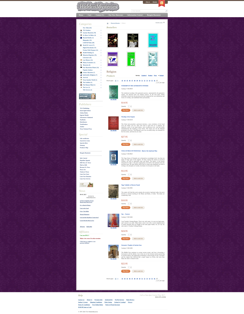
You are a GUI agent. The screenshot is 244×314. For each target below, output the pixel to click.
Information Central (134, 15)
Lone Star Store (84, 174)
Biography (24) (87, 40)
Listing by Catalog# (120, 302)
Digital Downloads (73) (89, 47)
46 (129, 80)
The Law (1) (86, 87)
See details (113, 99)
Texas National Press (86, 129)
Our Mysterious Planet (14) (91, 67)
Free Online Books (97, 305)
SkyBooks (83, 120)
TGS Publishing (84, 108)
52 (144, 80)
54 (149, 80)
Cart (89, 15)
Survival (85, 77)
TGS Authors (87, 30)
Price (155, 75)
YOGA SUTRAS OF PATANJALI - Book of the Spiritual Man (139, 151)
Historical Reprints (115, 23)
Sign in (148, 2)
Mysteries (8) (86, 65)
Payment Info (98, 300)
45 (127, 80)
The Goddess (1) (87, 82)
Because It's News (85, 167)
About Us (89, 300)
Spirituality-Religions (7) (90, 75)
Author (82, 126)
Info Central (83, 158)
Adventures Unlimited (86, 117)
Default (162, 75)
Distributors (83, 122)
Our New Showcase (116, 15)
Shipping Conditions (96, 302)
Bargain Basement (85, 153)
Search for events (85, 141)
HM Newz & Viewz (85, 162)
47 (132, 80)
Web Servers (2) (87, 90)
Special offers (84, 143)
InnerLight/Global (85, 110)
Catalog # (144, 75)
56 (154, 80)
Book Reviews (130, 300)
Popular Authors (88, 70)
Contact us (81, 300)
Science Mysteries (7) (89, 72)
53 (147, 80)
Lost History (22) (88, 60)
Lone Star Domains (85, 176)
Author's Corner (83, 302)
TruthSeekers (84, 124)
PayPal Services (119, 300)
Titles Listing (108, 302)
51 (142, 80)
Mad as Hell (83, 165)
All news (82, 226)
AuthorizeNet (109, 300)
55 (152, 80)
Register (155, 2)
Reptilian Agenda (85, 160)
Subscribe (89, 226)
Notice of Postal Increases (112, 305)
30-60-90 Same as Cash (84, 307)
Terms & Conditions (84, 305)
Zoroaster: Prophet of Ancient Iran (131, 245)
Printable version (159, 22)
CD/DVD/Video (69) (88, 42)
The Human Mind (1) (89, 85)
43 (122, 80)
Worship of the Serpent (128, 117)
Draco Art (83, 169)
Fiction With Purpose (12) (90, 50)
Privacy (130, 302)
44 (124, 80)
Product (150, 75)
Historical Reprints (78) (90, 55)
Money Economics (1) (89, 62)
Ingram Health (84, 115)
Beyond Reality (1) (88, 37)
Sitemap (82, 145)
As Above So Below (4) (89, 35)
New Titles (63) (87, 28)
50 (139, 80)
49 (137, 80)
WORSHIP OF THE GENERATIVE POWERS (134, 86)
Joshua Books (84, 113)
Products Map (84, 147)
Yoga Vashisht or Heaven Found (130, 185)
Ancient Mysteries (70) (89, 33)
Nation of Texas (84, 172)
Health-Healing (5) (88, 52)
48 (134, 80)
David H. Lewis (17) (88, 45)
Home (81, 15)
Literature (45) (87, 57)
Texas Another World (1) (90, 80)
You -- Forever (125, 214)
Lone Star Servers (85, 179)
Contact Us (100, 15)
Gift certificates (84, 138)
